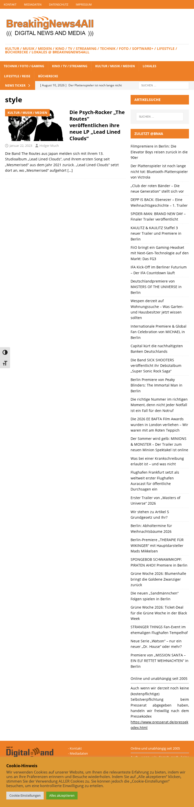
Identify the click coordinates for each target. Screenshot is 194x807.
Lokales (149, 66)
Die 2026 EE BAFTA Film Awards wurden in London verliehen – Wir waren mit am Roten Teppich (159, 424)
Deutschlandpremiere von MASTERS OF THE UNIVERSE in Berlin (156, 287)
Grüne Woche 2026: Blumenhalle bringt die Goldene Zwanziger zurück (158, 579)
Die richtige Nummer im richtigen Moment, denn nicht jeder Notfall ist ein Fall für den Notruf (159, 405)
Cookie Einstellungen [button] (25, 795)
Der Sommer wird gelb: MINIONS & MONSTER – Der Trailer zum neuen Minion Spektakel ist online (159, 444)
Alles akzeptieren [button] (62, 795)
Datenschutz (58, 4)
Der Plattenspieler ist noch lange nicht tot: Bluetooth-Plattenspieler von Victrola (159, 171)
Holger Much (49, 145)
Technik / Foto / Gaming (24, 66)
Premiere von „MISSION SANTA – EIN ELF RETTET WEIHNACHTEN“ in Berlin (159, 661)
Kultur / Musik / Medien (115, 66)
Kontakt (10, 4)
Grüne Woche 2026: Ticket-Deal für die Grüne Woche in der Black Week (159, 613)
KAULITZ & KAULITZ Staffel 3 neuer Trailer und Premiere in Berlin (156, 233)
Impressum (84, 4)
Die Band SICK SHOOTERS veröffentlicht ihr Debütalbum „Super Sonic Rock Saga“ (156, 366)
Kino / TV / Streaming (69, 66)
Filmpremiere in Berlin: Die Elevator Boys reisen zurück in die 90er (159, 152)
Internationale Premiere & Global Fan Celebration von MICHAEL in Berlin (158, 332)
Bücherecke (48, 76)
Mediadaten (32, 4)
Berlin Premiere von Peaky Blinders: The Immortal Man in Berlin (156, 385)
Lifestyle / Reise (17, 76)
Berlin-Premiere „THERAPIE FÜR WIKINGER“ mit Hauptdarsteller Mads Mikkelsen (157, 545)
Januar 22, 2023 (21, 145)
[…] (70, 170)
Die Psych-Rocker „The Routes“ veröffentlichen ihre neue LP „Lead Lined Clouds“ (97, 125)
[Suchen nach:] (163, 85)
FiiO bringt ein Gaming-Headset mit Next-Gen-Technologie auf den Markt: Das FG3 (160, 253)
